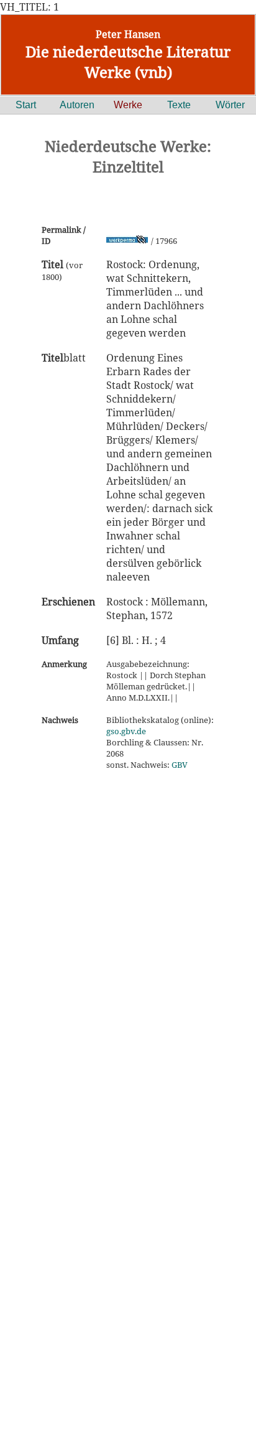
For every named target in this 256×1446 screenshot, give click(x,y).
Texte (179, 105)
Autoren (77, 105)
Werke (128, 105)
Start (26, 105)
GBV (179, 764)
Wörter (230, 105)
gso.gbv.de (126, 731)
